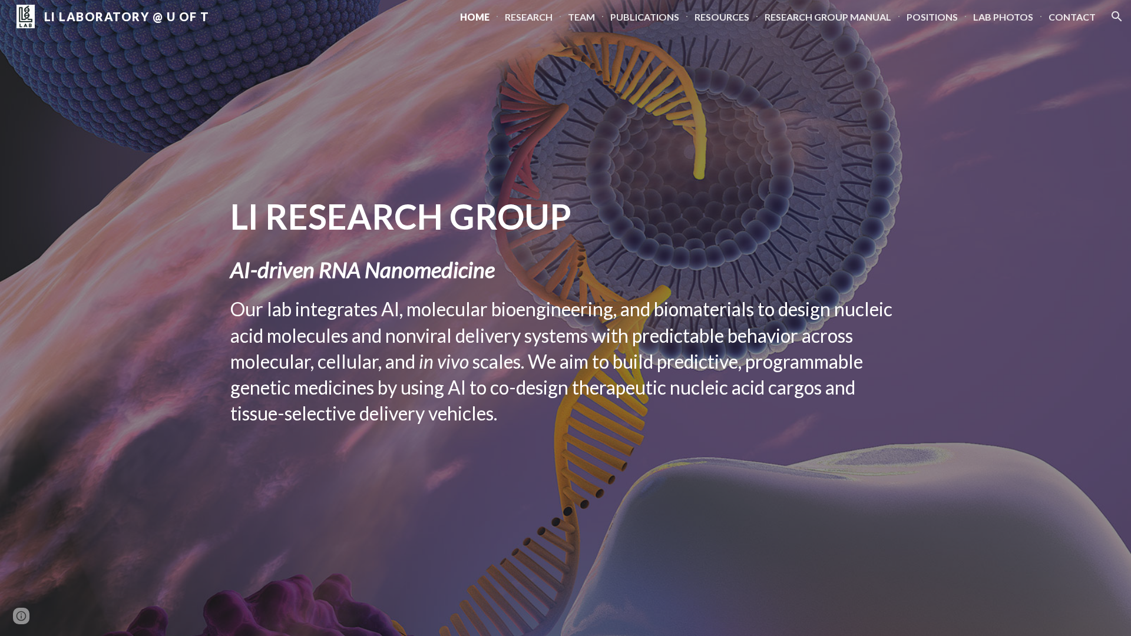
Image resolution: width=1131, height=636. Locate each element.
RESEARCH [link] (529, 16)
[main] (565, 318)
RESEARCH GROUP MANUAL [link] (828, 16)
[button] (1117, 16)
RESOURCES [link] (722, 16)
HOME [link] (475, 16)
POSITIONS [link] (932, 16)
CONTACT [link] (1072, 16)
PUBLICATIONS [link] (644, 16)
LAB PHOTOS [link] (1003, 16)
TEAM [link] (581, 16)
